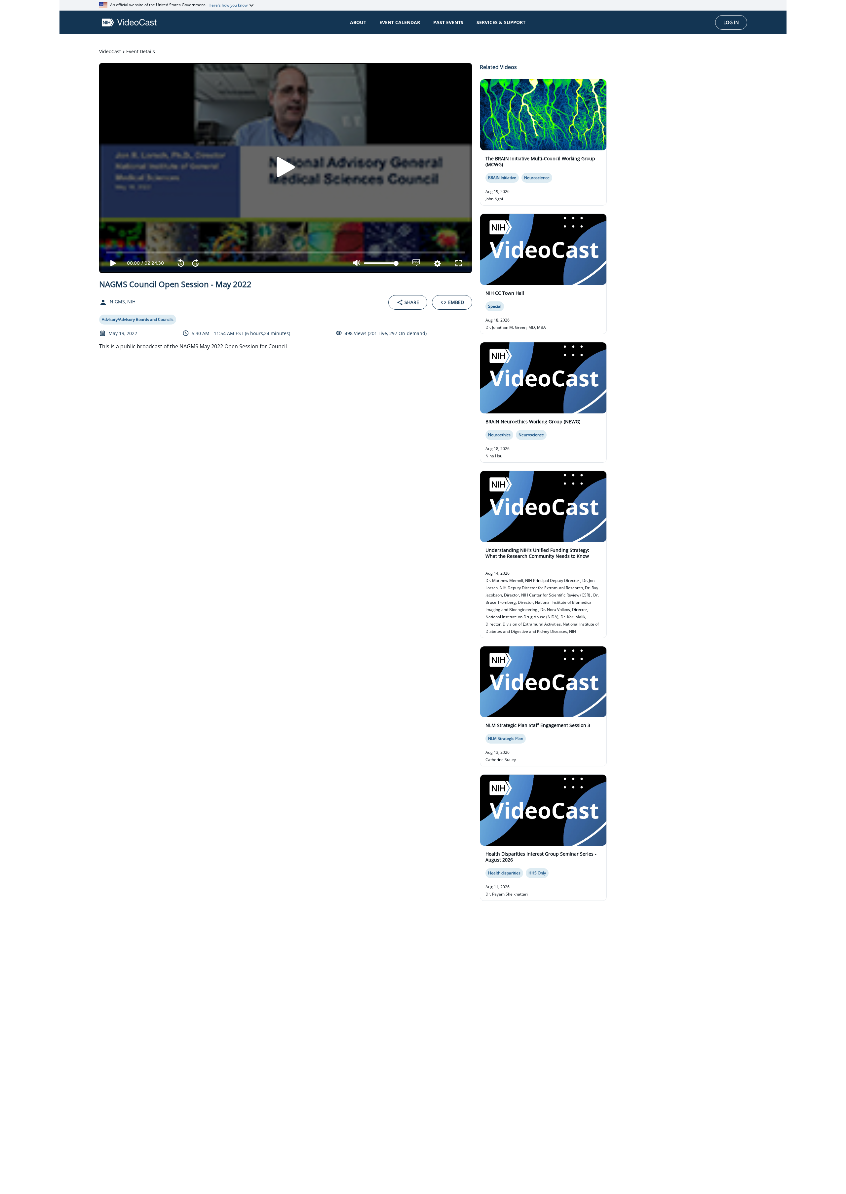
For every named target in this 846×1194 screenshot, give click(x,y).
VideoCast (110, 51)
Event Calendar (399, 22)
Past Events (448, 22)
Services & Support (501, 22)
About (358, 22)
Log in (731, 22)
